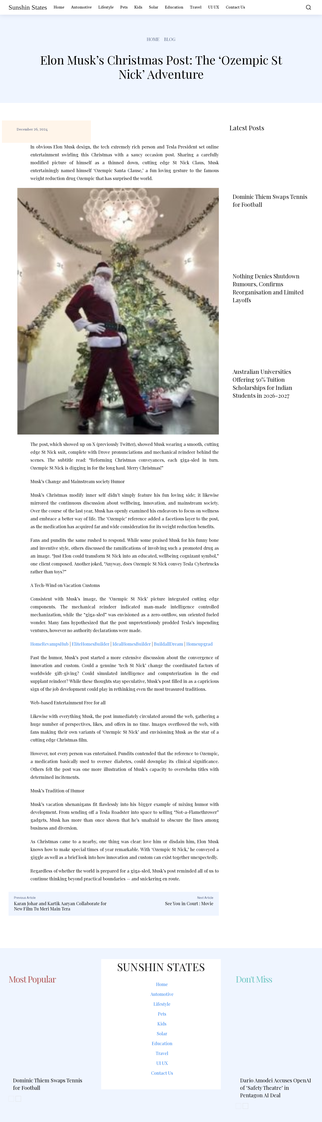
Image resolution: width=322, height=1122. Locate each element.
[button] (305, 7)
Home (153, 39)
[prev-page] (234, 406)
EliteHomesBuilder (90, 644)
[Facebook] (149, 1099)
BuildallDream (168, 644)
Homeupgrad (199, 644)
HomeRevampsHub (49, 644)
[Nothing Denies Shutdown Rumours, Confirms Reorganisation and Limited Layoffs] (271, 242)
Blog (169, 39)
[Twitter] (172, 1099)
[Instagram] (161, 1099)
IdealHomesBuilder (132, 644)
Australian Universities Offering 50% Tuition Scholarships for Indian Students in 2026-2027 (262, 383)
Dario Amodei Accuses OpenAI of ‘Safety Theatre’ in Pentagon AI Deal (275, 1087)
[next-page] (246, 406)
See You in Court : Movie (189, 903)
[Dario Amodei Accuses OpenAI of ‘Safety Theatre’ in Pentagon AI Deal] (274, 1025)
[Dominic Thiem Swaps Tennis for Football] (271, 163)
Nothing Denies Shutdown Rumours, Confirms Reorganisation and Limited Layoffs (268, 288)
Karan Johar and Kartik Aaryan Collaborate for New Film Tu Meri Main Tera (60, 906)
